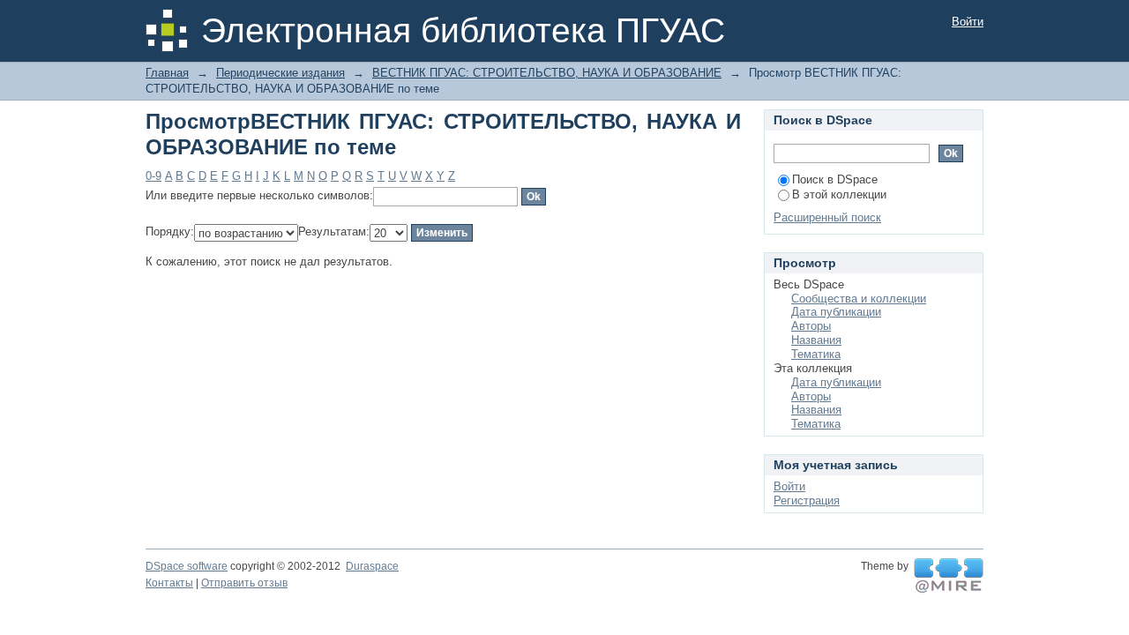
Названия (816, 340)
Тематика (816, 354)
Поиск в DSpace (835, 179)
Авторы (811, 325)
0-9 (153, 176)
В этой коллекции (839, 194)
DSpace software (187, 566)
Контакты (169, 583)
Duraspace (372, 566)
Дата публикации (836, 311)
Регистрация (807, 500)
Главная (167, 72)
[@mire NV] (948, 576)
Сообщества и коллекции (858, 298)
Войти (967, 21)
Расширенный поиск (827, 217)
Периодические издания (280, 72)
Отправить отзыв (244, 583)
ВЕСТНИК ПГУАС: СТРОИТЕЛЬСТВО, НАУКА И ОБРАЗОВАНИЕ (547, 72)
